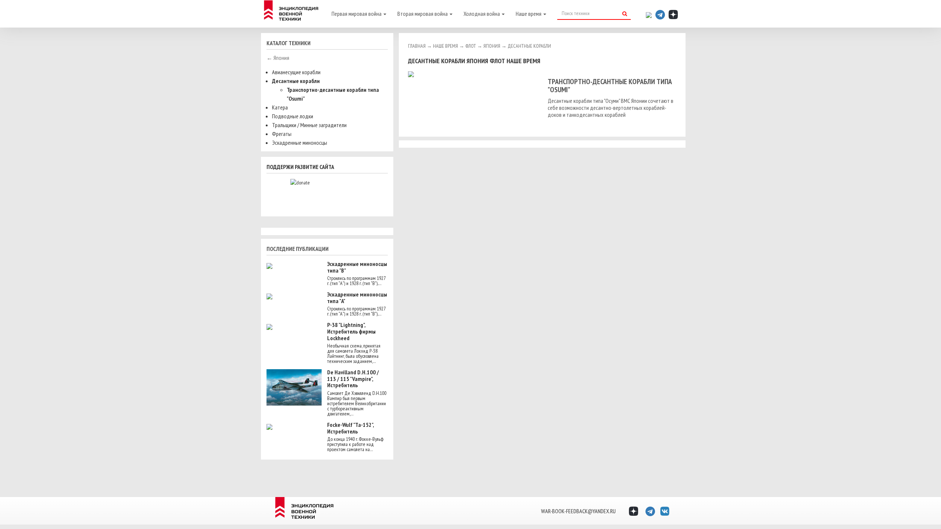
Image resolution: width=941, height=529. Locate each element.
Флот (470, 46)
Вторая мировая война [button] (423, 13)
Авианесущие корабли (296, 72)
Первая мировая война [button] (357, 13)
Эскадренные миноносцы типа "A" (357, 298)
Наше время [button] (529, 13)
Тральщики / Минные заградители (309, 125)
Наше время (445, 46)
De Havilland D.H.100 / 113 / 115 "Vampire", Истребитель (353, 378)
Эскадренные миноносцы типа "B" (357, 267)
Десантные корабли (296, 80)
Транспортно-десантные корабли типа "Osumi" (610, 85)
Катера (280, 107)
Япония (491, 46)
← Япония (277, 57)
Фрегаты (281, 133)
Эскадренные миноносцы (299, 142)
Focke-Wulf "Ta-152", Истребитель (350, 428)
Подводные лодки (292, 116)
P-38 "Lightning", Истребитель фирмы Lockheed (351, 331)
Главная (417, 46)
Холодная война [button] (482, 13)
